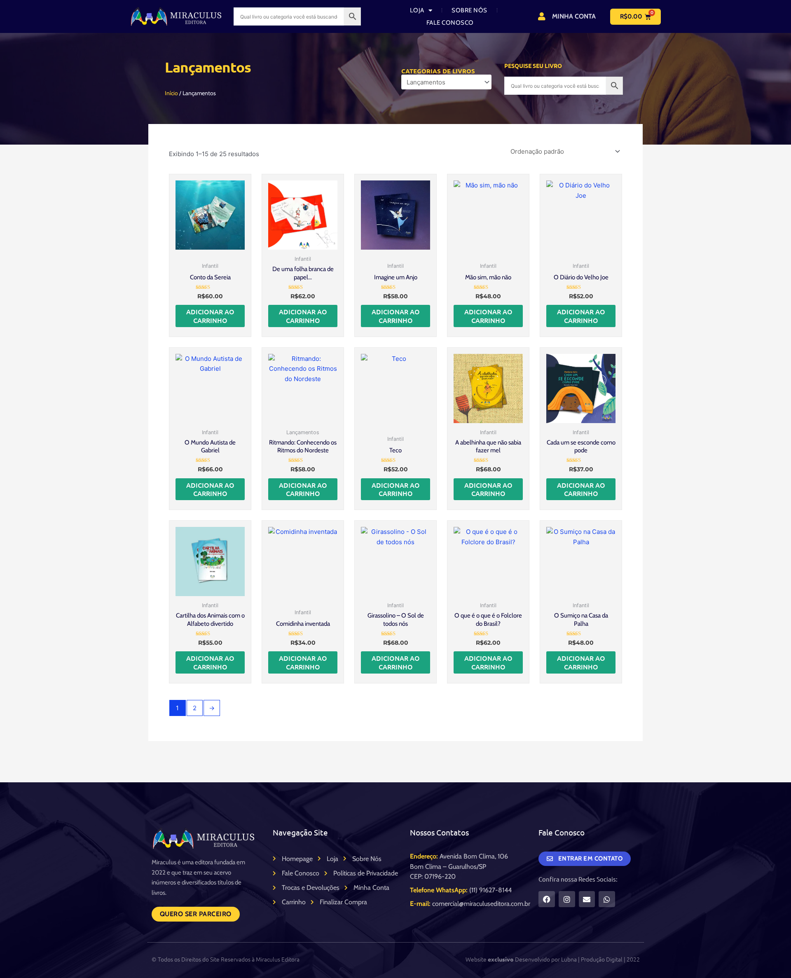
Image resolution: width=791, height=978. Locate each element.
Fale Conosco (450, 22)
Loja (417, 10)
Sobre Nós (469, 10)
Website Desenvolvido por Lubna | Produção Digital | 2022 (553, 959)
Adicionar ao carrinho (210, 316)
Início (171, 93)
